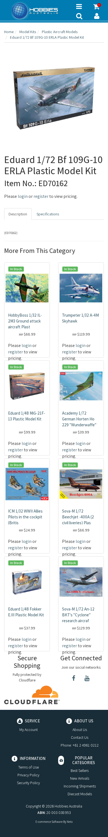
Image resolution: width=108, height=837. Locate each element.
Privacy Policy (28, 774)
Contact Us (79, 737)
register (41, 196)
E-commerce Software (49, 822)
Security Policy (28, 782)
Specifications (48, 213)
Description (18, 213)
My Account (28, 729)
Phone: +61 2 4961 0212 (80, 745)
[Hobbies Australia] (36, 10)
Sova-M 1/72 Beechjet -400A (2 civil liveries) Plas (78, 516)
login (23, 196)
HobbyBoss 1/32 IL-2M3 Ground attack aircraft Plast (25, 320)
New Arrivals (79, 778)
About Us (80, 729)
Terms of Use (28, 767)
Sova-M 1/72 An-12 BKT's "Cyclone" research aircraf (78, 614)
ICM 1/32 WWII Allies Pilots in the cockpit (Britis (25, 516)
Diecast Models (80, 793)
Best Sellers (80, 770)
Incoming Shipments (80, 786)
